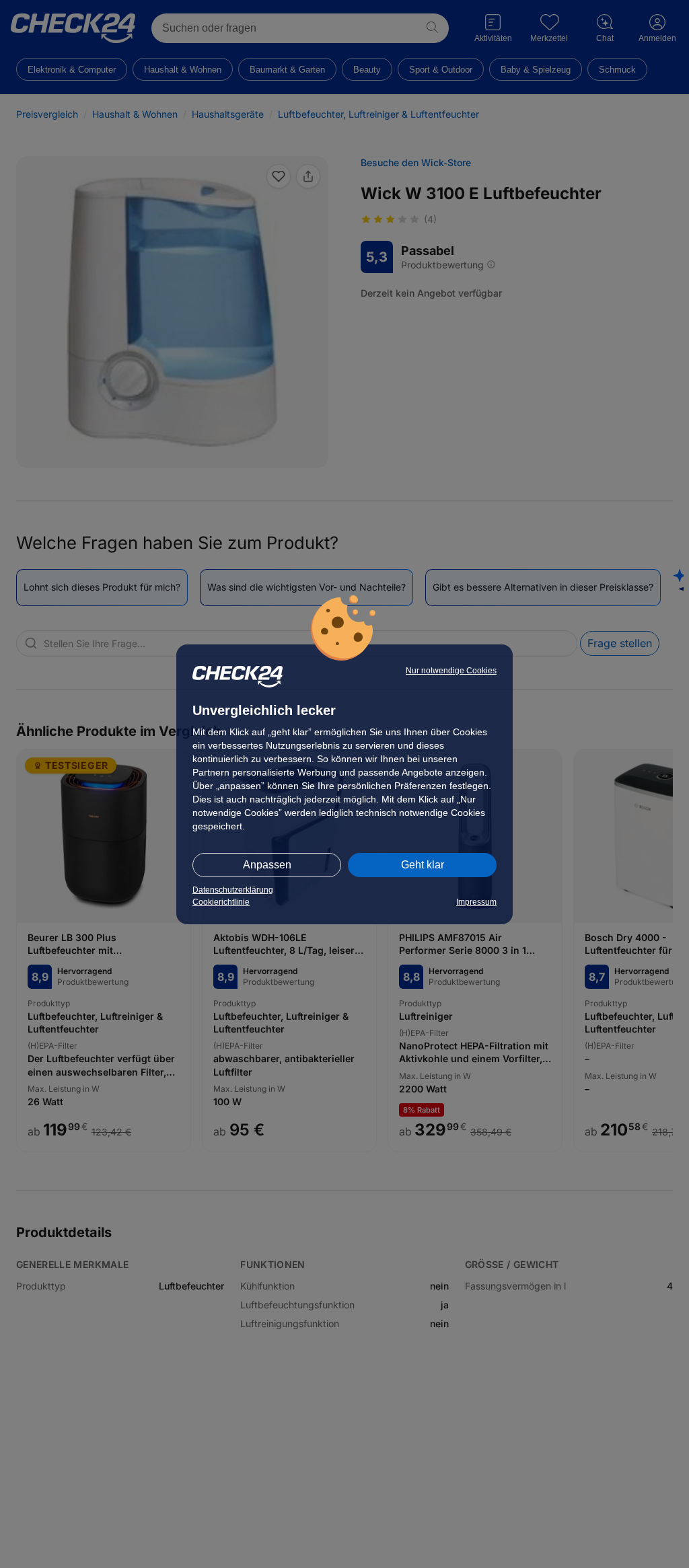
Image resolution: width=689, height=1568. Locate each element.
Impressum (476, 902)
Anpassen (267, 864)
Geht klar (422, 864)
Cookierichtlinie (221, 902)
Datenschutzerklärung (232, 890)
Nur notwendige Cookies (451, 670)
